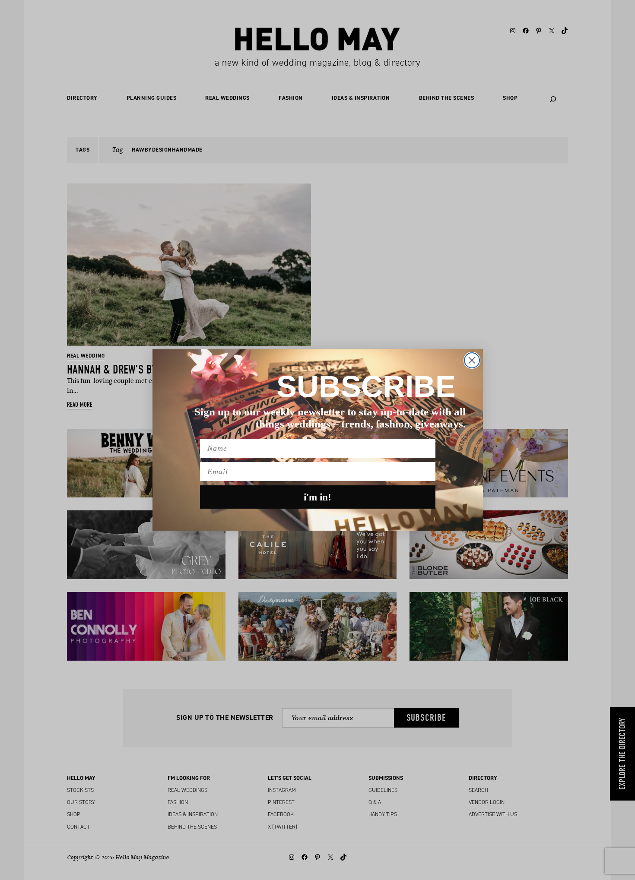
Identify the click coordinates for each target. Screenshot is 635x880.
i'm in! (317, 497)
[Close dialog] (471, 360)
